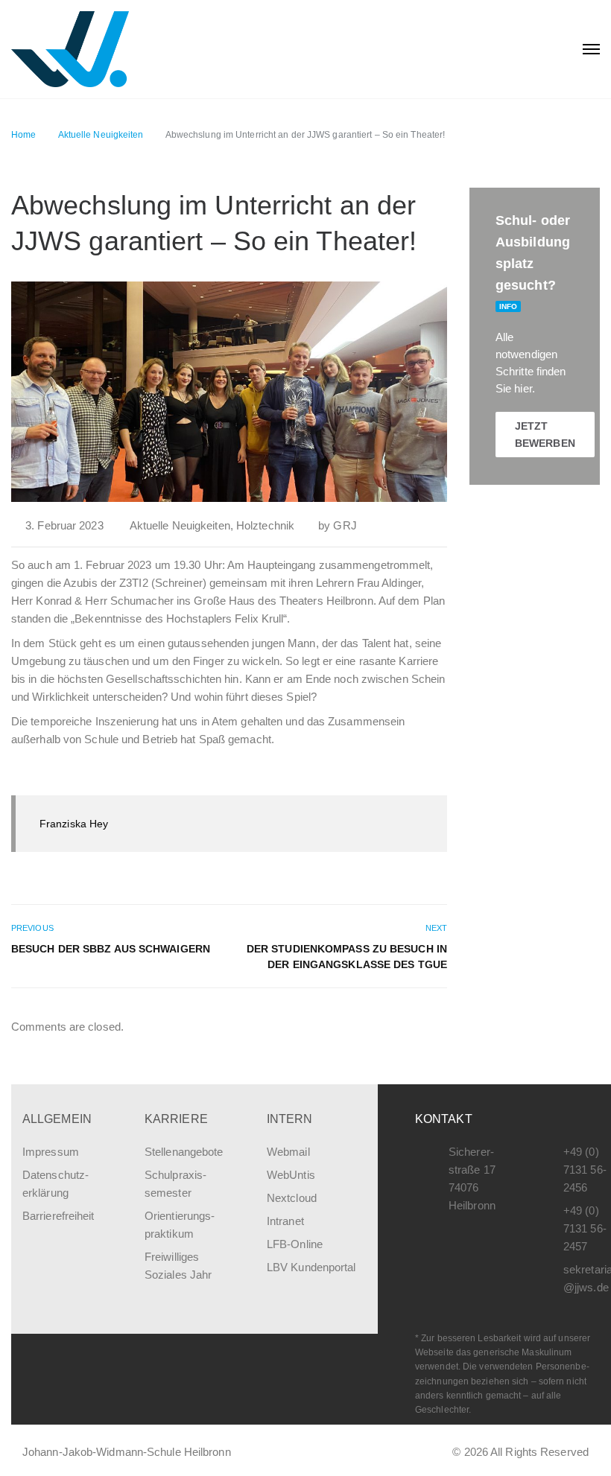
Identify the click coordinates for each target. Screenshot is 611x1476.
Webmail (288, 1151)
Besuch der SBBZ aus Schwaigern (110, 949)
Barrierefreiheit (58, 1215)
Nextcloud (292, 1198)
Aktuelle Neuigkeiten (180, 525)
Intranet (285, 1221)
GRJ (344, 525)
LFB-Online (295, 1244)
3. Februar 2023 (64, 525)
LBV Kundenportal (311, 1267)
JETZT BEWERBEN (545, 434)
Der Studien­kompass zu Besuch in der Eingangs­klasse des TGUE (347, 956)
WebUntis (291, 1174)
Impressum (50, 1151)
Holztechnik (265, 525)
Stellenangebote (184, 1151)
